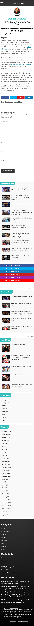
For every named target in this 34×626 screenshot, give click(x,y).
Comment (4, 121)
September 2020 (6, 512)
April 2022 (5, 455)
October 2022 (6, 437)
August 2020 (5, 515)
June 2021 (5, 485)
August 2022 (5, 443)
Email (3, 152)
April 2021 (5, 491)
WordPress (13, 621)
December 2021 (6, 467)
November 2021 (6, 470)
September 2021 (6, 476)
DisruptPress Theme (23, 621)
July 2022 (4, 446)
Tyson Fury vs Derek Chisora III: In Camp (13, 592)
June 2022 (5, 449)
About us (4, 561)
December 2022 (6, 431)
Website (3, 160)
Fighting (4, 38)
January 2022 (6, 464)
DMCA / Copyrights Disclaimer (10, 567)
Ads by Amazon (29, 104)
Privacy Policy (5, 570)
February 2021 (6, 497)
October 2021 (6, 473)
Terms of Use (26, 616)
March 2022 (5, 458)
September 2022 (6, 440)
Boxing (4, 400)
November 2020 (6, 506)
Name (3, 143)
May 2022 (5, 452)
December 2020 (6, 503)
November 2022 (6, 434)
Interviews (5, 411)
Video (3, 420)
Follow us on (12, 265)
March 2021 (5, 494)
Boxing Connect (19, 3)
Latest (3, 414)
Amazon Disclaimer (7, 564)
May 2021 (5, 488)
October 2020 (6, 509)
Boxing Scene (6, 403)
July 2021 (4, 482)
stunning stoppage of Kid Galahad (20, 64)
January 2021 (6, 500)
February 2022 (6, 461)
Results (4, 417)
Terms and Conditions (8, 573)
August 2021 (5, 479)
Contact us (4, 558)
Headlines (5, 408)
